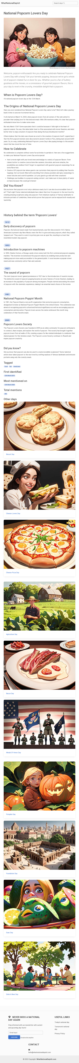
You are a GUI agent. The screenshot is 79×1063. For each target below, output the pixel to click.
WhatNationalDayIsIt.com (46, 1059)
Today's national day (62, 1022)
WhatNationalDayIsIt (10, 3)
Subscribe (14, 1037)
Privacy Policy (60, 1034)
